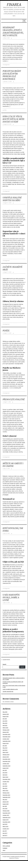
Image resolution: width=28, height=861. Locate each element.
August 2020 (5, 804)
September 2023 (6, 765)
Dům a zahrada (6, 846)
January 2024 (6, 757)
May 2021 (5, 799)
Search (4, 664)
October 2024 (6, 739)
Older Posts (5, 659)
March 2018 (5, 826)
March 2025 (5, 727)
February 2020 (6, 810)
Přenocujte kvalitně (14, 399)
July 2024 (5, 745)
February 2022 (6, 792)
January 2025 (6, 732)
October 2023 (6, 763)
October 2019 (6, 815)
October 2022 (6, 781)
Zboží (4, 850)
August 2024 (5, 743)
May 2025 (5, 723)
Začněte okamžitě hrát (8, 691)
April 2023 (5, 774)
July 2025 (5, 718)
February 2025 (6, 730)
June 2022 (5, 786)
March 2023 (5, 777)
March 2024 (5, 752)
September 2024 (6, 741)
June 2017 (5, 833)
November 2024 (6, 736)
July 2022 (5, 783)
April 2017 (5, 835)
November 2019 (6, 813)
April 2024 (5, 750)
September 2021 (6, 797)
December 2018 (6, 822)
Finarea (14, 4)
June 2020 (5, 808)
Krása (5, 110)
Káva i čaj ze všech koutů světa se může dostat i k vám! (13, 119)
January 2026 (6, 714)
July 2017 (5, 831)
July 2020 (5, 806)
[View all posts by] (11, 38)
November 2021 (6, 795)
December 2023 (6, 759)
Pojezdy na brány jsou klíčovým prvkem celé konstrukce (12, 75)
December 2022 (6, 779)
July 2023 (5, 770)
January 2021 (6, 801)
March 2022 (5, 790)
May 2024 (5, 748)
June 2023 (5, 772)
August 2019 (5, 819)
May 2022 (5, 788)
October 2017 (6, 828)
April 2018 (5, 824)
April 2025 (5, 725)
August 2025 (5, 716)
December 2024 (6, 734)
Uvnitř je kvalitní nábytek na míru (12, 199)
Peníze (6, 330)
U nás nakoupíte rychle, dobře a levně (11, 597)
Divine (10, 858)
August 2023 (5, 768)
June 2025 (5, 721)
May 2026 (5, 712)
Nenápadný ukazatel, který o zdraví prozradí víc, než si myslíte (13, 31)
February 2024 (6, 754)
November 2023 (6, 761)
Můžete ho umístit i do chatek (13, 464)
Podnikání (5, 848)
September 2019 (6, 817)
